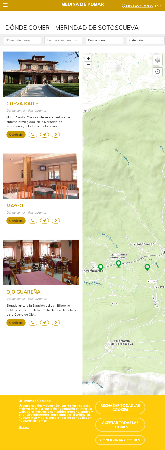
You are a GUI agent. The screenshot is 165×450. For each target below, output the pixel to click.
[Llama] (33, 135)
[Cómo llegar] (44, 135)
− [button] (88, 64)
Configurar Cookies (120, 440)
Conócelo (16, 135)
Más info (24, 427)
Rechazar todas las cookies (120, 407)
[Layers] (157, 60)
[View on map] (56, 135)
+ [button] (88, 58)
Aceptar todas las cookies (120, 425)
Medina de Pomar (82, 4)
